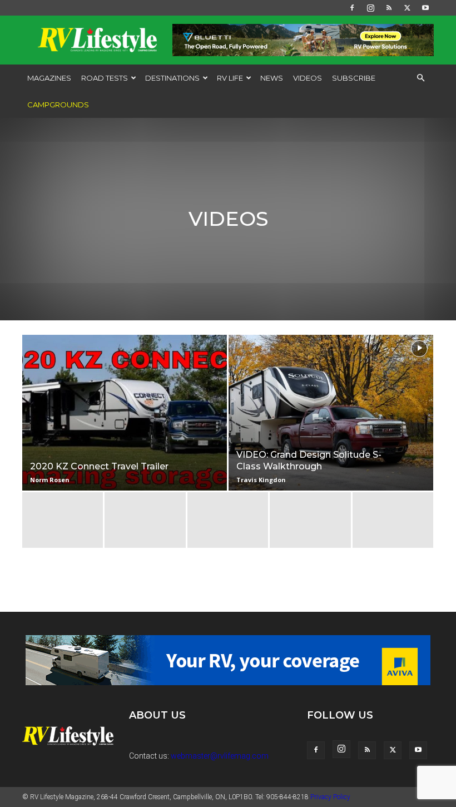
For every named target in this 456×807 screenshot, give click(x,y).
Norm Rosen (50, 480)
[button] (420, 78)
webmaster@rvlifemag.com (220, 755)
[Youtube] (425, 8)
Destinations (172, 77)
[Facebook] (352, 8)
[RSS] (388, 8)
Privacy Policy (330, 797)
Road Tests (104, 77)
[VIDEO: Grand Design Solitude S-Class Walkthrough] (331, 423)
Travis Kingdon (261, 480)
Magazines (49, 77)
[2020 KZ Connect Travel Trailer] (124, 423)
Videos (307, 77)
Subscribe (353, 77)
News (271, 77)
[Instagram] (370, 8)
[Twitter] (407, 8)
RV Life (230, 77)
